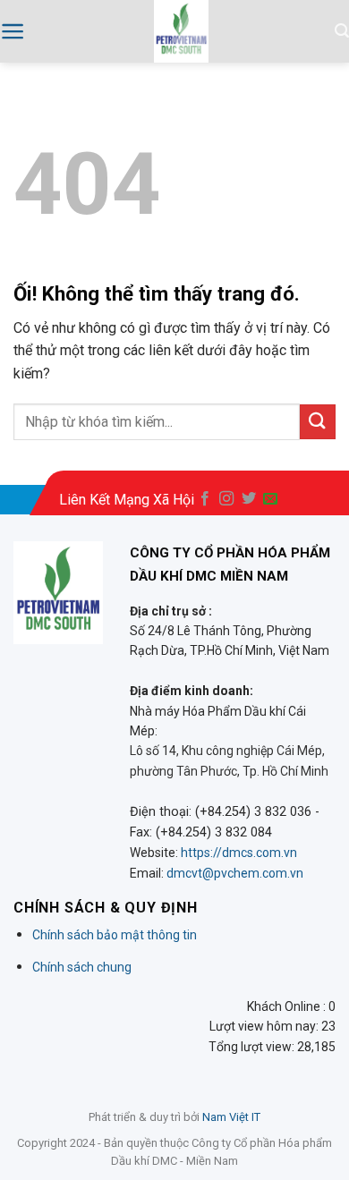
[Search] (342, 30)
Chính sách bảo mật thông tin (114, 935)
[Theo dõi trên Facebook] (205, 499)
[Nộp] (318, 421)
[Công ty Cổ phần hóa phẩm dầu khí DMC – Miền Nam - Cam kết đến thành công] (181, 31)
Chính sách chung (82, 967)
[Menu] (13, 31)
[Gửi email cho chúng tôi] (270, 499)
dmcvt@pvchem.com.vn (234, 873)
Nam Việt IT (231, 1117)
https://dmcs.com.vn (239, 852)
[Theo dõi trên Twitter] (249, 499)
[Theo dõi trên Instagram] (226, 499)
